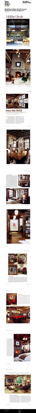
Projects (7, 4)
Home (7, 1)
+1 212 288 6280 (19, 411)
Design (7, 5)
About (7, 2)
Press (7, 6)
